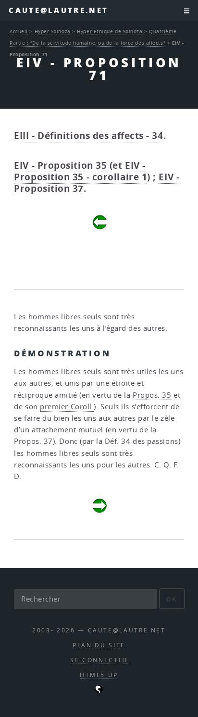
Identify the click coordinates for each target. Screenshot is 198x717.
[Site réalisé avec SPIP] (99, 690)
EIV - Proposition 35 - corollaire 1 (80, 171)
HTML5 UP (99, 675)
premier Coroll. (67, 406)
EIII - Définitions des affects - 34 (88, 135)
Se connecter (99, 660)
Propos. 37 (33, 441)
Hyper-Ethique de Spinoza (109, 31)
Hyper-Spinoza (53, 31)
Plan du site (99, 645)
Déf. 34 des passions (141, 441)
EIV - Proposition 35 (60, 165)
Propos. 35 (152, 395)
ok (171, 599)
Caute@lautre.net (58, 10)
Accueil (19, 31)
